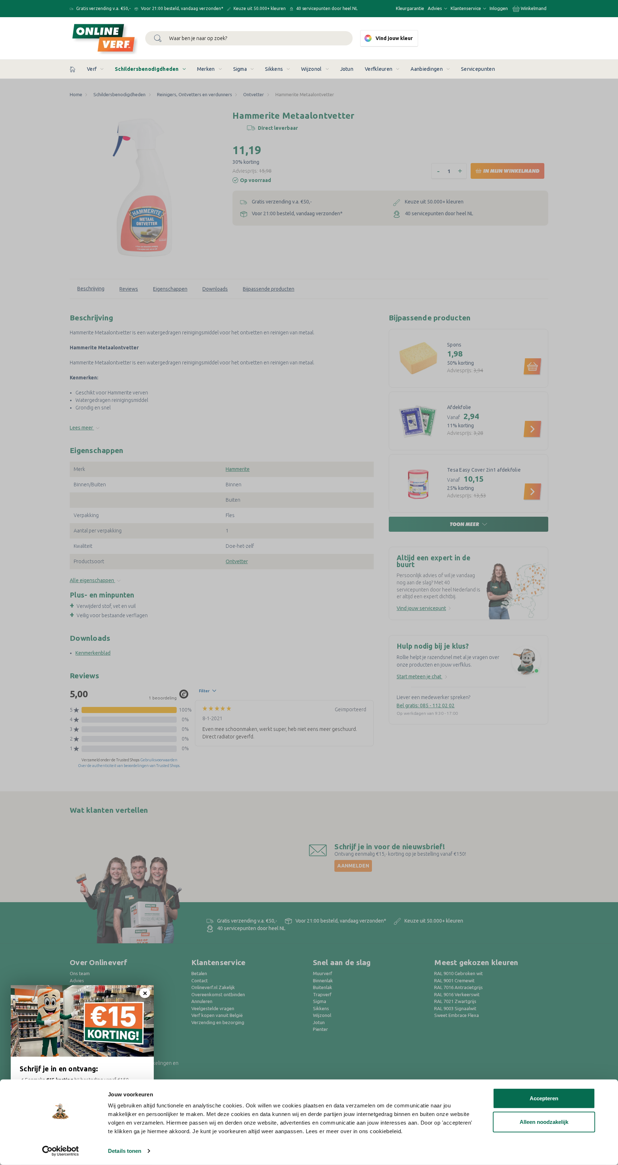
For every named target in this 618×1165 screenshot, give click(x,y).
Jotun (347, 69)
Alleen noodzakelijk (544, 1122)
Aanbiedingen (427, 69)
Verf (92, 69)
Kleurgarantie (410, 8)
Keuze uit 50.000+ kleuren (259, 8)
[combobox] (249, 38)
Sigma (240, 69)
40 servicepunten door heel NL (326, 8)
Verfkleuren (378, 69)
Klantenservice (466, 8)
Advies (435, 8)
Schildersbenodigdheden (147, 69)
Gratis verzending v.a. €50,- (103, 8)
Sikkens (274, 69)
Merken (206, 69)
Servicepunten (478, 69)
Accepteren (544, 1098)
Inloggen (499, 8)
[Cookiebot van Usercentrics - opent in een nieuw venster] (60, 1151)
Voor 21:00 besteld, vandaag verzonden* (181, 8)
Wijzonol (311, 69)
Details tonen (124, 1151)
